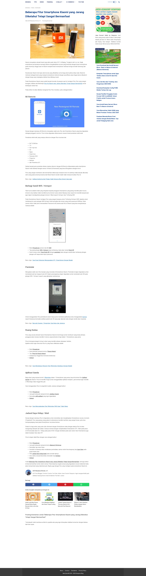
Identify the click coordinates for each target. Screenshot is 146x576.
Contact (67, 570)
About (61, 570)
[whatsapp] (81, 484)
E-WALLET (59, 2)
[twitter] (49, 484)
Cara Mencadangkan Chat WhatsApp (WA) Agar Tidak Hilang (50, 406)
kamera (84, 317)
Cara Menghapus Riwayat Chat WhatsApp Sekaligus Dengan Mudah (52, 366)
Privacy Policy (82, 570)
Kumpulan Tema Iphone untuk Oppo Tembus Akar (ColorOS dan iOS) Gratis (108, 76)
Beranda (28, 2)
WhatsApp (48, 377)
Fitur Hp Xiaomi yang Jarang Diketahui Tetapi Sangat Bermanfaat (63, 83)
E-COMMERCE (70, 2)
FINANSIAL (50, 2)
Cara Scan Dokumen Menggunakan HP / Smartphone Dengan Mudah (52, 260)
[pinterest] (65, 484)
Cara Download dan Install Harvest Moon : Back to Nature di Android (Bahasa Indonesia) (107, 67)
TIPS (35, 2)
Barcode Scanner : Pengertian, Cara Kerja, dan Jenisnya (48, 323)
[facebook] (33, 484)
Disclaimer (74, 570)
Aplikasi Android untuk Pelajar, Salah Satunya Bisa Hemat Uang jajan (52, 179)
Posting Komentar (47, 20)
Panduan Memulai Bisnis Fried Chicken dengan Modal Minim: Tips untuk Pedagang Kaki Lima (107, 119)
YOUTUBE (81, 2)
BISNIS (42, 2)
